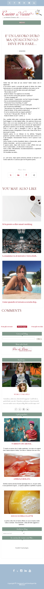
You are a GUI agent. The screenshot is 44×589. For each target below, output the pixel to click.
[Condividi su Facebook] (26, 175)
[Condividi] (34, 175)
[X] (19, 409)
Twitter (17, 570)
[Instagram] (23, 409)
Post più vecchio (37, 327)
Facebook (14, 570)
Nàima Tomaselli (22, 394)
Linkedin (25, 570)
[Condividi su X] (10, 175)
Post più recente (7, 327)
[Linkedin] (27, 409)
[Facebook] (15, 409)
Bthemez (22, 585)
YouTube (30, 570)
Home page (22, 327)
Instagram (21, 570)
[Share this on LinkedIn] (18, 175)
